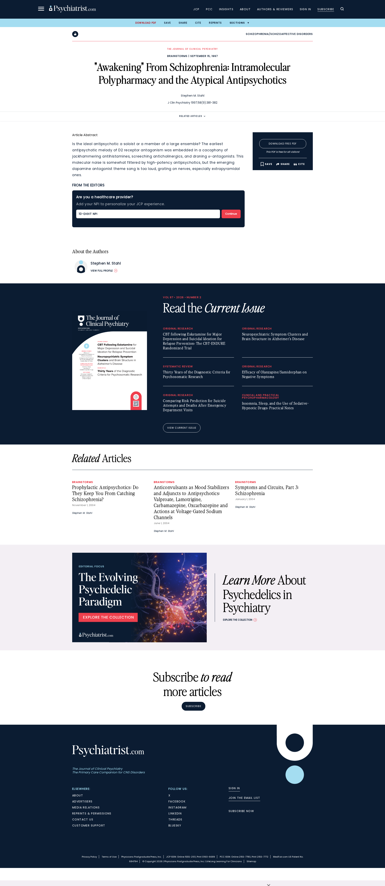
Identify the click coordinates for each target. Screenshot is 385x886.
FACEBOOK (176, 801)
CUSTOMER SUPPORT (88, 825)
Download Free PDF (283, 143)
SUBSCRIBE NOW (241, 811)
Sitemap (251, 861)
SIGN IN (234, 788)
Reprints (215, 22)
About (245, 9)
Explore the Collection (237, 619)
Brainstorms (177, 56)
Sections (237, 22)
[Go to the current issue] (109, 409)
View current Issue (181, 427)
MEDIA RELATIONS (86, 807)
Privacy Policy (89, 856)
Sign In (305, 9)
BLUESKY (174, 825)
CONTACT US (82, 819)
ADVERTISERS (82, 801)
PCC (209, 9)
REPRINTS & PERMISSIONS (91, 813)
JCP (196, 9)
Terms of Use (109, 856)
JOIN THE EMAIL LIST (244, 798)
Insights (226, 9)
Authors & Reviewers (275, 9)
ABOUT (77, 795)
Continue (231, 214)
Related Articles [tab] (190, 116)
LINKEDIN (175, 813)
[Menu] (41, 9)
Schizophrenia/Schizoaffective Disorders (279, 34)
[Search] (342, 9)
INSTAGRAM (177, 807)
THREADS (175, 819)
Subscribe (325, 9)
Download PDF (145, 22)
